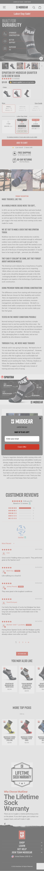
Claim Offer (22, 447)
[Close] (40, 418)
